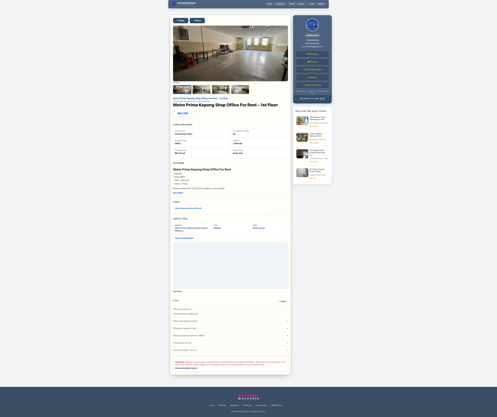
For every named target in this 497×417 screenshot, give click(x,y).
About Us (222, 405)
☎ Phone (312, 61)
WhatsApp (312, 54)
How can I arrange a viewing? (185, 350)
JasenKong (312, 40)
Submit (292, 4)
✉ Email (312, 77)
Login (312, 4)
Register (321, 4)
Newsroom (234, 405)
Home (269, 4)
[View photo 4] (240, 89)
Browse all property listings (186, 368)
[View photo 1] (182, 89)
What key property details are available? (189, 335)
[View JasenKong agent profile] (312, 25)
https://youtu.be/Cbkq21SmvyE (188, 208)
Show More (178, 193)
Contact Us (247, 405)
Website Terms (277, 405)
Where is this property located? (185, 321)
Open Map (177, 291)
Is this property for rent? (182, 342)
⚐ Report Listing (312, 85)
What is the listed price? (182, 309)
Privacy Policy (261, 405)
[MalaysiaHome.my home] (248, 397)
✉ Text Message (312, 69)
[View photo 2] (201, 89)
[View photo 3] (221, 89)
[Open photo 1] (230, 53)
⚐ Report (282, 301)
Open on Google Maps (184, 238)
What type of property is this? (184, 328)
